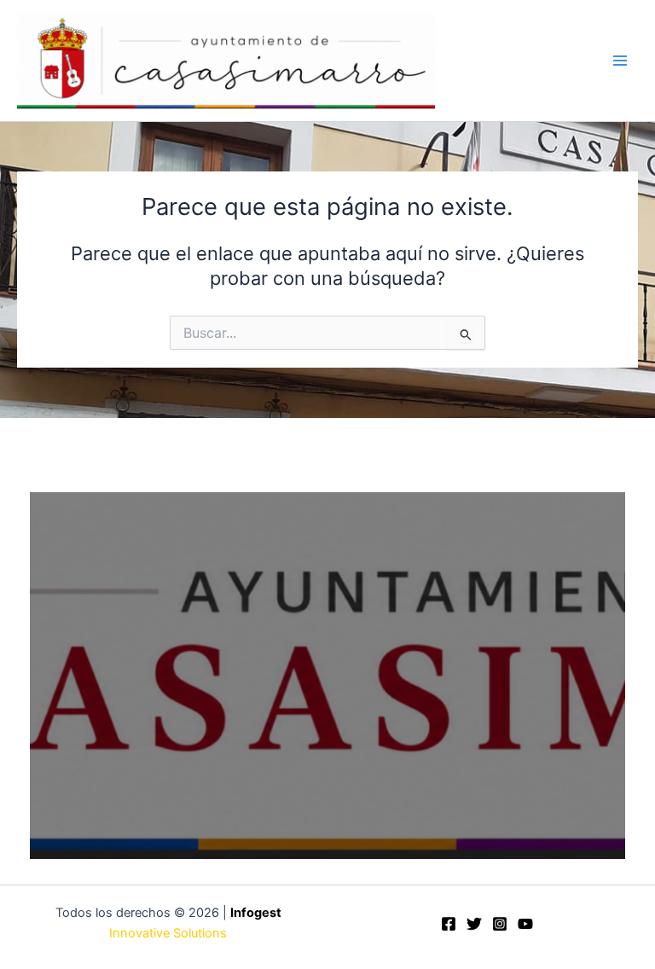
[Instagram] (499, 923)
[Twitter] (474, 923)
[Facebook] (448, 923)
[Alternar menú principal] (620, 60)
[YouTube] (525, 923)
